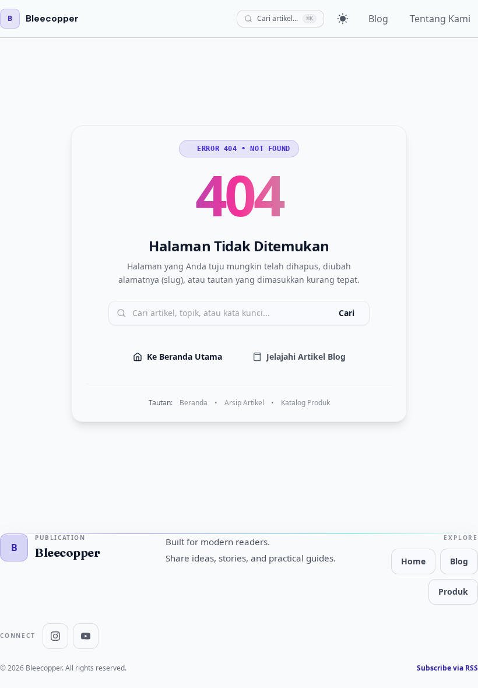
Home (413, 561)
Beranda (194, 403)
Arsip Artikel (244, 403)
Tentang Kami (440, 18)
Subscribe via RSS (447, 668)
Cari (346, 312)
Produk (453, 591)
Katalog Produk (305, 403)
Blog (378, 18)
